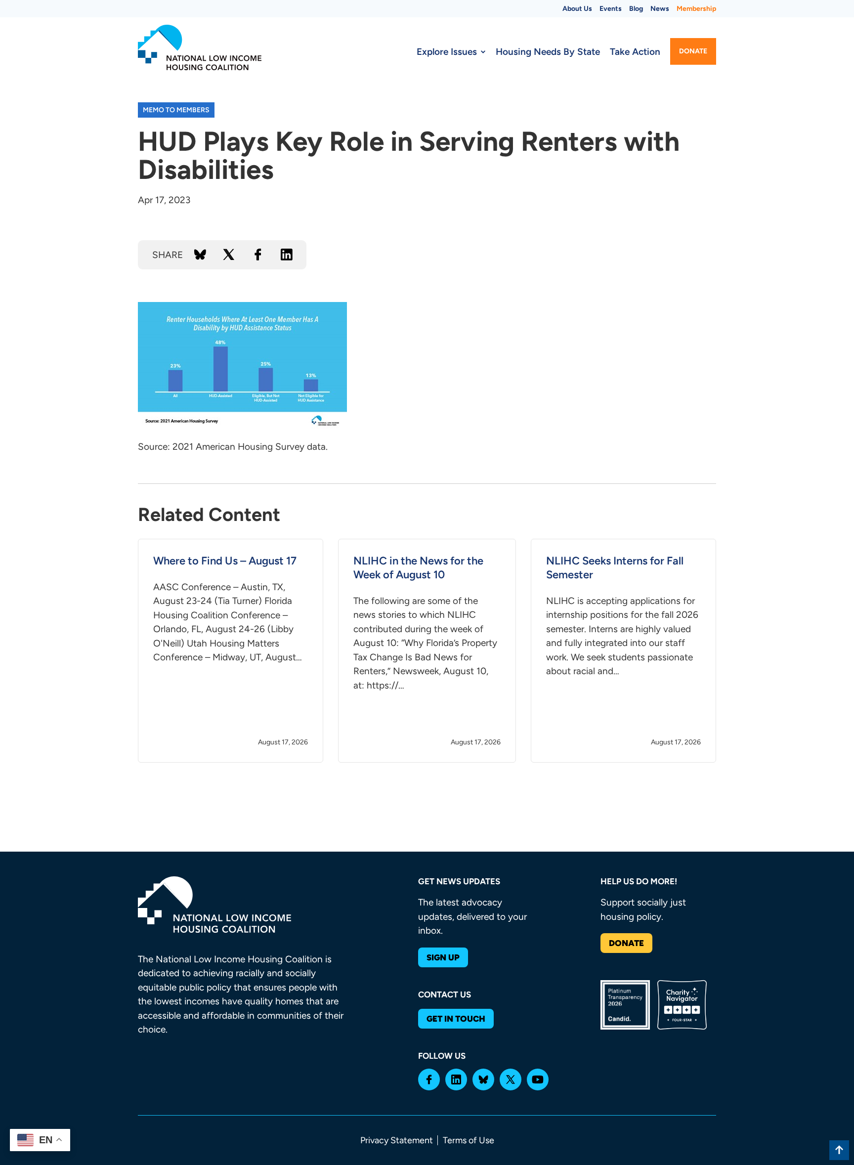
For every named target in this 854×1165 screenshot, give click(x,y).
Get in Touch (456, 1019)
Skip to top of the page (839, 1150)
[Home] (199, 47)
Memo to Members (176, 110)
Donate (693, 51)
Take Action (635, 51)
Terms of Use (468, 1140)
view (230, 651)
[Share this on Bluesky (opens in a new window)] (200, 254)
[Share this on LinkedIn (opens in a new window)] (287, 254)
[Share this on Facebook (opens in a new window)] (258, 254)
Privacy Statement (396, 1140)
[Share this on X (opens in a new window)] (229, 254)
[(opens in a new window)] (429, 1079)
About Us (577, 8)
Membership (696, 8)
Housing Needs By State (548, 51)
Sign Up (443, 957)
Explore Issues (447, 51)
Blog (636, 8)
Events (610, 8)
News (659, 8)
